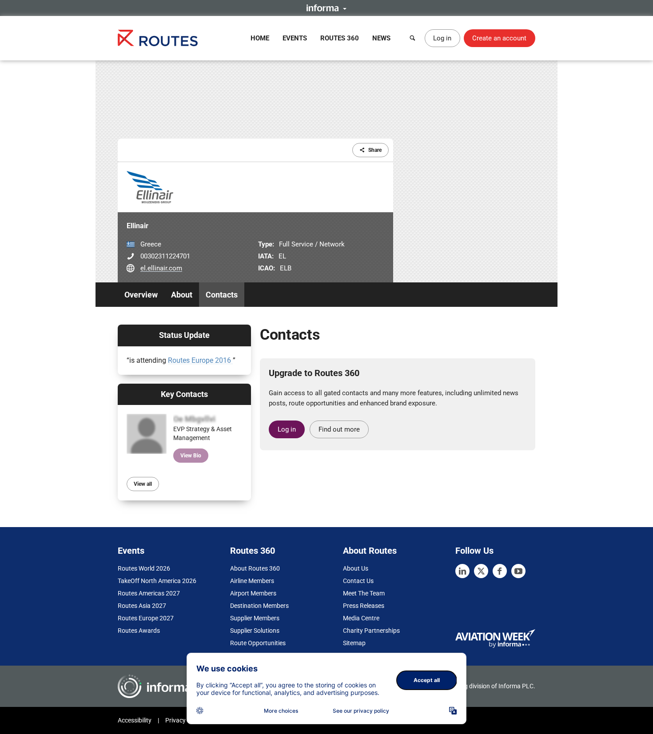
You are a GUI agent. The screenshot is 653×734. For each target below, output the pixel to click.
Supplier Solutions (254, 630)
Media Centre (361, 618)
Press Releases (363, 605)
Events (295, 38)
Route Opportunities (258, 643)
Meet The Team (364, 593)
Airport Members (253, 593)
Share (375, 150)
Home (260, 38)
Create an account (499, 38)
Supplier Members (254, 618)
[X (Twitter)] (481, 571)
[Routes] (158, 38)
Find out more (339, 429)
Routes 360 (339, 38)
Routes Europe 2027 (146, 618)
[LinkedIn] (462, 571)
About (181, 294)
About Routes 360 (255, 568)
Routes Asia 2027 (142, 605)
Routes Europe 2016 (200, 360)
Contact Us (358, 580)
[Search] (413, 38)
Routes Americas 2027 (149, 593)
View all (143, 484)
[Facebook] (500, 571)
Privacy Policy (184, 720)
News (381, 38)
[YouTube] (518, 571)
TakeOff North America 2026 (157, 580)
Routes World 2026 (144, 568)
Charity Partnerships (371, 630)
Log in (442, 38)
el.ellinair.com (161, 268)
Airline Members (252, 580)
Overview (141, 294)
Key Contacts (184, 394)
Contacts (222, 294)
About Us (355, 568)
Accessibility (134, 720)
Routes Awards (139, 630)
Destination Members (259, 605)
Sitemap (354, 643)
